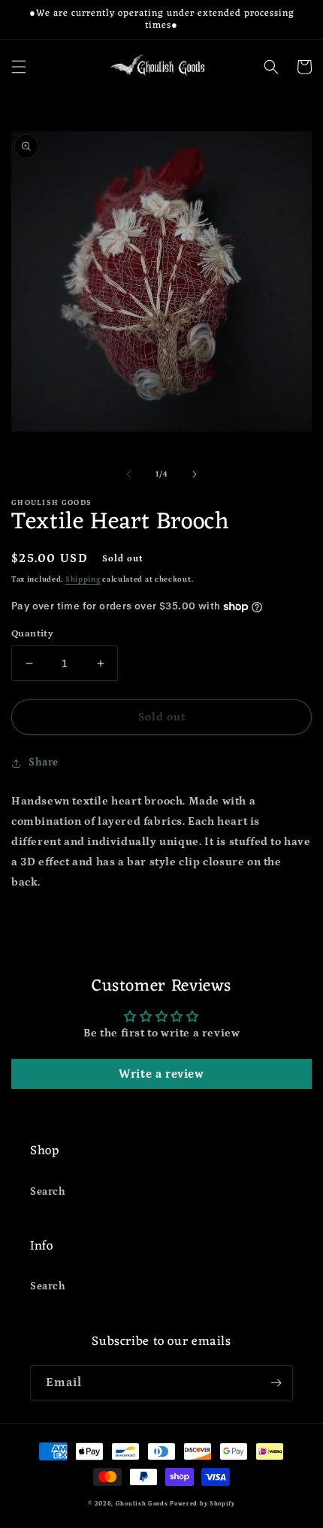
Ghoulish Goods (142, 1503)
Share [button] (44, 762)
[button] (18, 66)
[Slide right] (194, 474)
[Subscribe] (275, 1382)
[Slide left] (128, 474)
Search (48, 1192)
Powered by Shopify (202, 1503)
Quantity (32, 633)
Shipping (83, 579)
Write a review (161, 1074)
